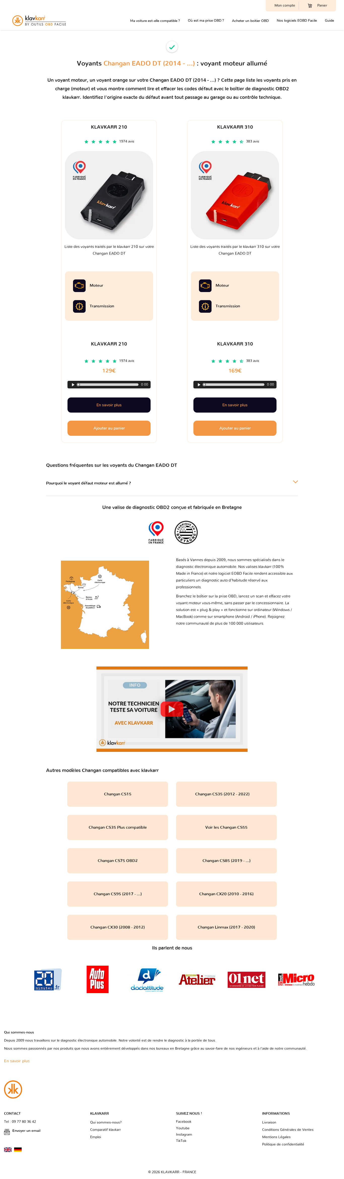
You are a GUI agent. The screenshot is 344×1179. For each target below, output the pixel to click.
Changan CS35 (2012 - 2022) (226, 794)
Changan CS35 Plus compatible (118, 827)
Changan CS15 (117, 794)
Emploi (95, 1137)
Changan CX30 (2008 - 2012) (117, 927)
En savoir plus (109, 405)
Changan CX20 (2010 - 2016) (226, 894)
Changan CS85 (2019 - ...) (226, 861)
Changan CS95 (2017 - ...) (118, 894)
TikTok (181, 1141)
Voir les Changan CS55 (226, 827)
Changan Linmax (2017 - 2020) (226, 927)
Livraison (269, 1122)
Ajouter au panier (109, 428)
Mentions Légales (276, 1137)
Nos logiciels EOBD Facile (297, 20)
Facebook (183, 1122)
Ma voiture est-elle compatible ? (155, 20)
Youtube (183, 1128)
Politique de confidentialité (283, 1144)
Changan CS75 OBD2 (118, 861)
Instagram (184, 1134)
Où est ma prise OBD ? (206, 20)
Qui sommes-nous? (106, 1122)
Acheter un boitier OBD (250, 20)
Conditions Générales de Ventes (288, 1130)
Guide (329, 20)
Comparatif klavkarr (105, 1130)
